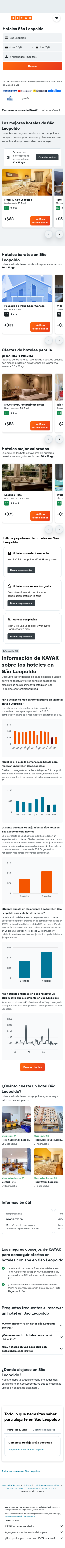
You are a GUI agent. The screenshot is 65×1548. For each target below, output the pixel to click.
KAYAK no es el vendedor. (19, 1526)
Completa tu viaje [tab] (17, 1429)
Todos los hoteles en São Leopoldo (21, 1471)
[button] (5, 18)
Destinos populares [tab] (44, 1429)
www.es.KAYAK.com (11, 1485)
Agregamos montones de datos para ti (27, 1532)
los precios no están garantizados (20, 1516)
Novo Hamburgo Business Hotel (24, 404)
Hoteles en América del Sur (47, 1485)
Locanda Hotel (13, 494)
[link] (21, 570)
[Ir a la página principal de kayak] (21, 18)
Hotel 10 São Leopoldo (18, 199)
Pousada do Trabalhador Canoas (24, 305)
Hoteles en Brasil (15, 1488)
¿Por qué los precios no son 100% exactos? (30, 1538)
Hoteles (27, 1485)
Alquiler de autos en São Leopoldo (26, 1449)
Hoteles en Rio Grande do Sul (40, 1488)
